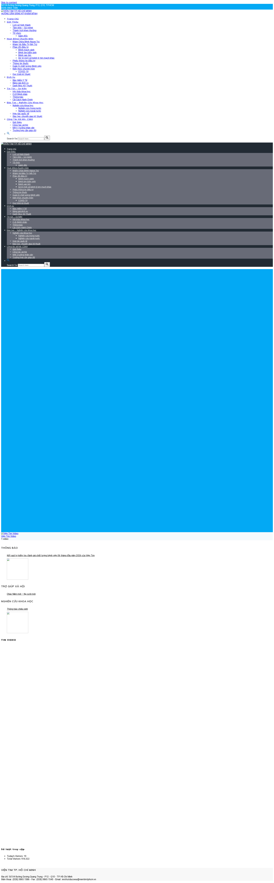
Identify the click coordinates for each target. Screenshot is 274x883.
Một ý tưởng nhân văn (23, 127)
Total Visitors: (14, 858)
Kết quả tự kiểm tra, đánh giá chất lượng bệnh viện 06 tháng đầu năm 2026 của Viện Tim (51, 555)
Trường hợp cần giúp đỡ (24, 130)
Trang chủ (13, 18)
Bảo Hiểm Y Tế (20, 80)
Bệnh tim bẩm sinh (27, 52)
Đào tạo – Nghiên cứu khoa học (25, 102)
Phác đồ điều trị (21, 47)
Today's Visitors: (15, 856)
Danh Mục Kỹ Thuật (22, 85)
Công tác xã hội (20, 125)
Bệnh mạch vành (26, 50)
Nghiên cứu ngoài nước (29, 111)
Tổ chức (17, 33)
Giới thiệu (12, 22)
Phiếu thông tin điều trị (24, 60)
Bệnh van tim (24, 55)
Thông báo (18, 97)
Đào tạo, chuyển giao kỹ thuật (27, 116)
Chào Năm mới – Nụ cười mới (21, 594)
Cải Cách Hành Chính (23, 99)
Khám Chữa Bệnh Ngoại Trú (26, 41)
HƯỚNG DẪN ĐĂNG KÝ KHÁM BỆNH (19, 13)
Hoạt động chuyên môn (20, 38)
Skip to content (9, 2)
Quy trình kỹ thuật (21, 74)
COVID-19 (23, 71)
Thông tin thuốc (21, 63)
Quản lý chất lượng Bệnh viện (27, 66)
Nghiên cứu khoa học (23, 105)
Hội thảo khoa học (22, 91)
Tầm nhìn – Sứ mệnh (23, 27)
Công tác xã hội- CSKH (20, 119)
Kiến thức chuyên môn (24, 68)
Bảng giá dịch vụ (21, 83)
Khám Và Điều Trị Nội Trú (25, 44)
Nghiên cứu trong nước (29, 108)
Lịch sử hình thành (22, 25)
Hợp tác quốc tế (21, 113)
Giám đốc (23, 36)
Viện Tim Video (8, 536)
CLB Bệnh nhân (20, 94)
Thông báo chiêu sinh (17, 609)
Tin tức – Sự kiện (17, 88)
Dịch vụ (11, 77)
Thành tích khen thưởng (24, 30)
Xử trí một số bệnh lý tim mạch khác (36, 58)
